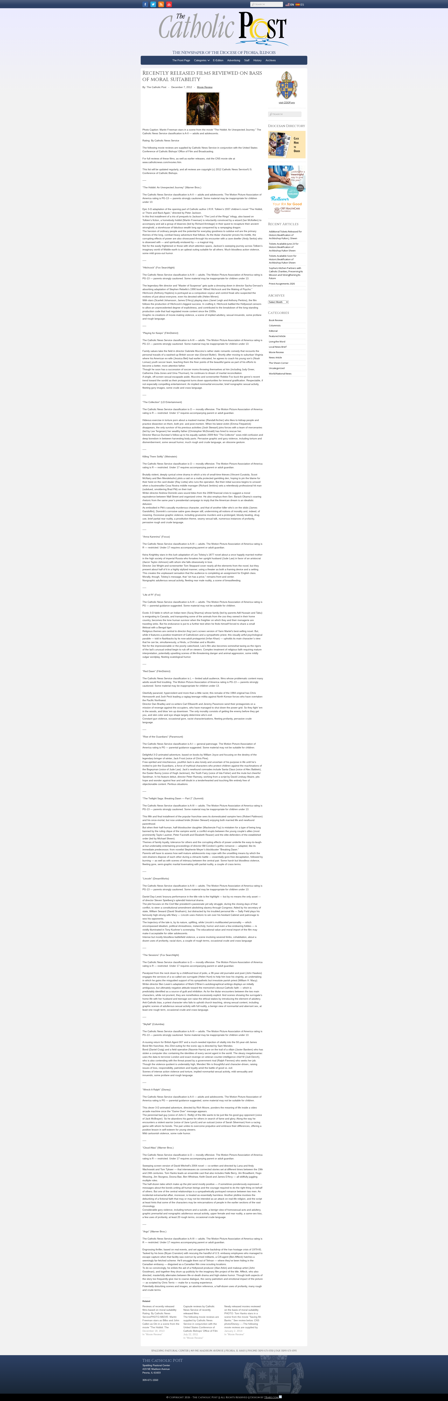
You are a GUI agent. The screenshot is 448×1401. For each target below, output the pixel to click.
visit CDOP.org (287, 102)
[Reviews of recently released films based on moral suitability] (162, 1320)
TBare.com (271, 1397)
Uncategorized (277, 368)
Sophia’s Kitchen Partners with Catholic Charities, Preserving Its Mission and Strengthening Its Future (286, 273)
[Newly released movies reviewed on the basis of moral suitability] (244, 1320)
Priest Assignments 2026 (282, 283)
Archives (271, 60)
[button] (208, 60)
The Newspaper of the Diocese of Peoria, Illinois (224, 52)
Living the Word (277, 341)
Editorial (273, 330)
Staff (246, 60)
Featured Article (277, 336)
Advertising (233, 60)
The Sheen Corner (278, 362)
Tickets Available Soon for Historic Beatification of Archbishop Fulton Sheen (282, 259)
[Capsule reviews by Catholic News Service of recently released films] (203, 1322)
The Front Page (181, 60)
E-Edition (218, 60)
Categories (200, 60)
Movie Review (204, 87)
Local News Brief (277, 346)
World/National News (280, 373)
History (257, 60)
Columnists (275, 325)
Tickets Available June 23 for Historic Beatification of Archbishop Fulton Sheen (284, 247)
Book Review (276, 320)
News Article (275, 357)
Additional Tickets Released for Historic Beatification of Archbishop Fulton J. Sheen (285, 235)
